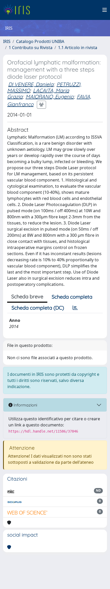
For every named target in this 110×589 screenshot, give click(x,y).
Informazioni (25, 404)
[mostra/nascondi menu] (104, 10)
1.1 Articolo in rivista (77, 47)
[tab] (75, 307)
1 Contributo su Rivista (30, 47)
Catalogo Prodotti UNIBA (40, 41)
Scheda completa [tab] (72, 296)
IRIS (6, 41)
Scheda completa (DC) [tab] (38, 307)
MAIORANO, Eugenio (50, 96)
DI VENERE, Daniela (30, 84)
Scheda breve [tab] (27, 296)
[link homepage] (18, 10)
